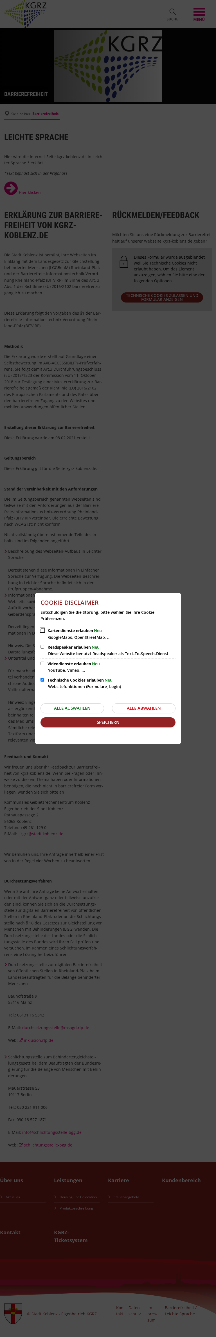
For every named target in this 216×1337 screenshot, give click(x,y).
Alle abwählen (144, 708)
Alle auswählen (72, 708)
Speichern (108, 722)
